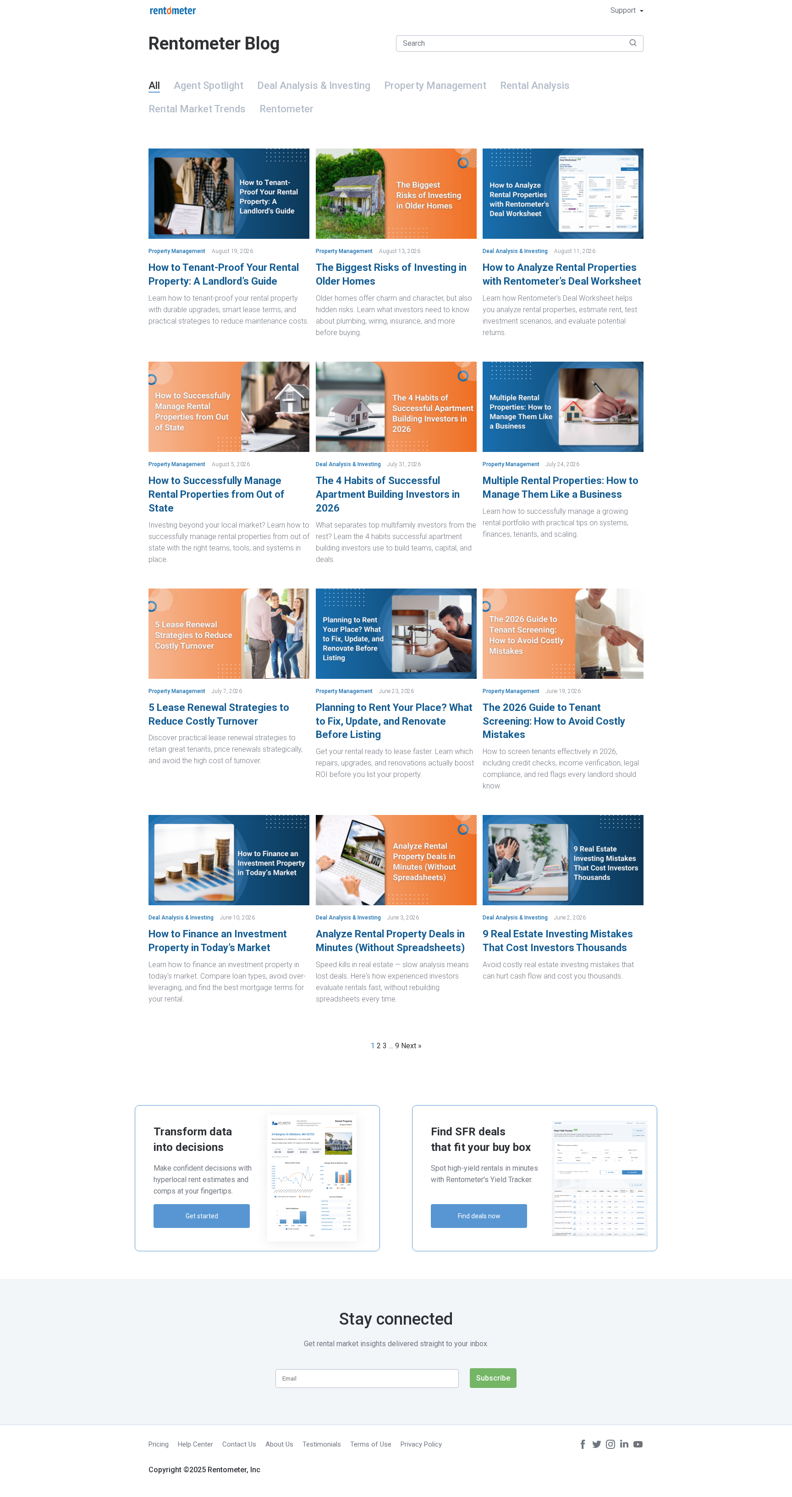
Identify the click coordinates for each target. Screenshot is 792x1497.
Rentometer (286, 109)
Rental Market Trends (197, 109)
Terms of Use (370, 1444)
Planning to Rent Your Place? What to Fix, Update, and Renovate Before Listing (394, 721)
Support (624, 10)
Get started (202, 1216)
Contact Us (239, 1444)
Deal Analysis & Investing (313, 85)
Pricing (158, 1444)
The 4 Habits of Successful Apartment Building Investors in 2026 (388, 494)
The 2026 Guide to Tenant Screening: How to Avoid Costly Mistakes (554, 721)
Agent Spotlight (208, 85)
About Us (279, 1444)
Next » (411, 1046)
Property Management (435, 85)
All (154, 85)
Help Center (195, 1444)
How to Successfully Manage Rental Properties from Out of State (216, 494)
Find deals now (479, 1216)
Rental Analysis (535, 85)
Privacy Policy (421, 1444)
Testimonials (321, 1444)
